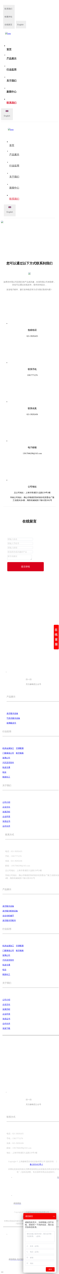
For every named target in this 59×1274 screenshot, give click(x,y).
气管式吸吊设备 (13, 718)
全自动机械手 (8, 916)
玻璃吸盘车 (11, 723)
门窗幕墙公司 (8, 753)
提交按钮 (25, 566)
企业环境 (6, 817)
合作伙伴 (6, 826)
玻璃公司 (6, 758)
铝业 (4, 772)
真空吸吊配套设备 (10, 911)
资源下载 (6, 1028)
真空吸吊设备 (12, 713)
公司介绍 (6, 802)
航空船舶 (20, 753)
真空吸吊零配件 (9, 920)
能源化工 (6, 777)
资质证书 (6, 821)
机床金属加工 (8, 748)
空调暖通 (20, 748)
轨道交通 (6, 767)
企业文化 (6, 807)
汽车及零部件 (8, 763)
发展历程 (6, 812)
